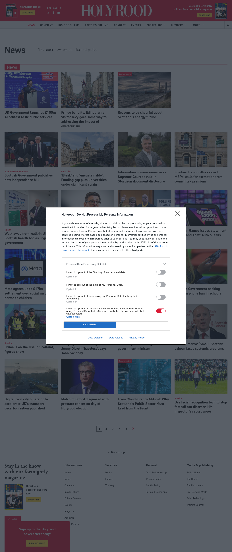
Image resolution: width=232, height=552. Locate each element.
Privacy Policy (136, 337)
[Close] (178, 214)
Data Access (116, 337)
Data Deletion (95, 337)
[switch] (161, 272)
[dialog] (116, 276)
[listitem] (116, 264)
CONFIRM (90, 324)
